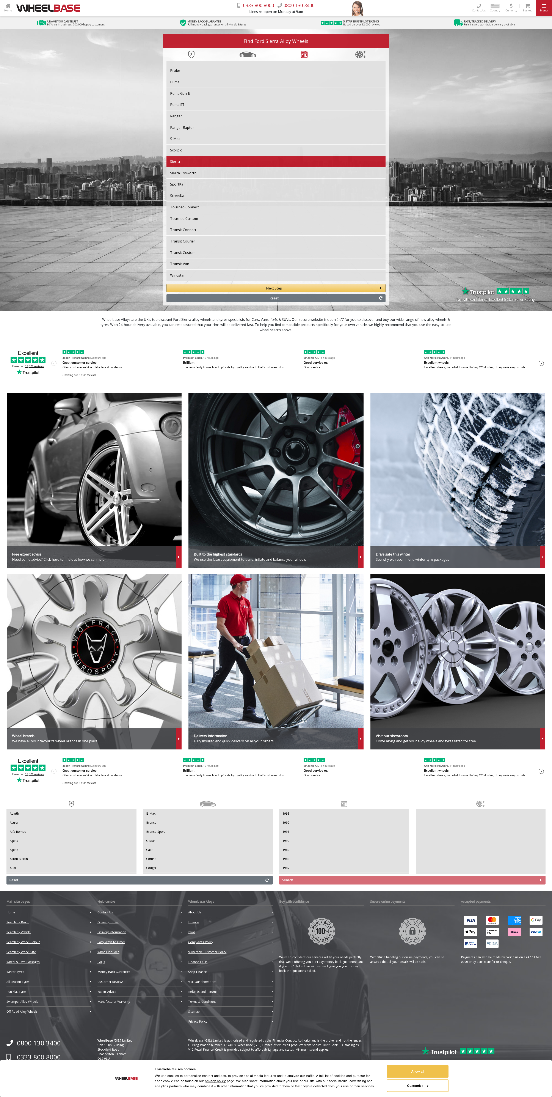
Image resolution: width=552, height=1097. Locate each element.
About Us (194, 912)
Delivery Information (111, 932)
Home (10, 912)
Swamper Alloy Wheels (22, 1001)
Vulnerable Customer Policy (207, 952)
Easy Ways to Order (111, 942)
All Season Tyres (18, 982)
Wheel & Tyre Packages (23, 962)
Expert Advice (106, 992)
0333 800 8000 (39, 1057)
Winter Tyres (15, 972)
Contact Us (105, 912)
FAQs (101, 962)
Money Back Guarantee (113, 972)
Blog (191, 932)
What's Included (108, 952)
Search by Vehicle (18, 932)
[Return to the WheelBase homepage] (49, 8)
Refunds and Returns (202, 992)
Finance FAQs (197, 962)
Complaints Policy (200, 942)
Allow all (417, 1071)
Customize (415, 1085)
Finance (193, 922)
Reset (274, 298)
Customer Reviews (110, 982)
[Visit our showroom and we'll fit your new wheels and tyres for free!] (457, 661)
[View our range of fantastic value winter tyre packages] (457, 480)
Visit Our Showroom (202, 982)
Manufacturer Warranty (113, 1001)
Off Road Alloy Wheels (22, 1011)
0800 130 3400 (39, 1043)
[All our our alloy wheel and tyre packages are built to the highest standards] (275, 480)
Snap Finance (197, 972)
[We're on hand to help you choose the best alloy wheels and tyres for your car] (94, 480)
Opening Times (108, 922)
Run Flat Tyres (16, 992)
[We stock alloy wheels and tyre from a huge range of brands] (94, 661)
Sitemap (194, 1011)
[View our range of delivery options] (275, 661)
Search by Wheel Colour (23, 942)
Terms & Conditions (202, 1001)
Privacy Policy (197, 1021)
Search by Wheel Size (21, 952)
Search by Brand (17, 922)
